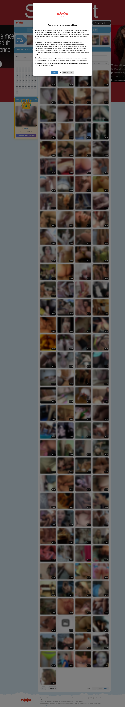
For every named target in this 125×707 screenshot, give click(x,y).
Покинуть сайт (67, 72)
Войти (54, 72)
